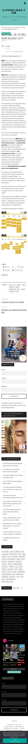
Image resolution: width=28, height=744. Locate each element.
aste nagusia (5, 554)
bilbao (18, 285)
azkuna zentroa (13, 554)
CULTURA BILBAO (11, 559)
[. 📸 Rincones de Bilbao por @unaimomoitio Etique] (21, 655)
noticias (14, 571)
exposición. (5, 566)
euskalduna (18, 561)
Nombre (3, 378)
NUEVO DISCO (21, 571)
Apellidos (4, 386)
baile (20, 554)
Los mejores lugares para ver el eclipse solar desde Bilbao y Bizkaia (12, 512)
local (18, 289)
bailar (10, 285)
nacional (11, 291)
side (18, 576)
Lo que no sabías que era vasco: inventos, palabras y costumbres (12, 533)
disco (23, 559)
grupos (17, 287)
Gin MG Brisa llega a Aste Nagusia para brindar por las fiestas (12, 464)
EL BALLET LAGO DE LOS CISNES (12, 302)
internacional (12, 289)
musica (4, 571)
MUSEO (20, 569)
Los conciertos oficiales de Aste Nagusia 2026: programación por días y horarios (12, 504)
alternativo (17, 551)
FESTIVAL (11, 287)
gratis (20, 566)
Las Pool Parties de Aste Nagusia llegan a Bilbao (12, 482)
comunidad (14, 556)
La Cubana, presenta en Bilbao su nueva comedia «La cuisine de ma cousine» (12, 489)
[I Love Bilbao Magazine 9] (14, 453)
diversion (4, 561)
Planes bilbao (20, 574)
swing (21, 576)
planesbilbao (5, 576)
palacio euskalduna (6, 574)
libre (16, 569)
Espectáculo (11, 561)
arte (23, 551)
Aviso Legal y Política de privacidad (15, 730)
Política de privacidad (15, 741)
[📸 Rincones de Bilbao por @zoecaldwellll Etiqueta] (14, 655)
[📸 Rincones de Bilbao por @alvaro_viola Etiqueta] (21, 648)
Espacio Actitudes (11, 728)
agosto (12, 551)
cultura (23, 285)
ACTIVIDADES (5, 551)
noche (16, 291)
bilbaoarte (4, 556)
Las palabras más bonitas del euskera (11, 539)
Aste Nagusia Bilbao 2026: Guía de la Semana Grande (13, 476)
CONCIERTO (22, 556)
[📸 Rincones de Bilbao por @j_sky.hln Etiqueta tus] (14, 648)
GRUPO (4, 569)
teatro (3, 579)
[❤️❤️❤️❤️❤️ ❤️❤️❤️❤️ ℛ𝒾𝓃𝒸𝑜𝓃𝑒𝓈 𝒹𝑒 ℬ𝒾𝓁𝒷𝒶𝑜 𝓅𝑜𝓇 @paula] (21, 663)
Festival (21, 51)
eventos (9, 564)
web (15, 135)
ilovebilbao (8, 46)
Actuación (15, 51)
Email (3, 370)
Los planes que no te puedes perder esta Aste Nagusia (11, 470)
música (23, 289)
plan (14, 574)
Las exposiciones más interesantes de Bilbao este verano (13, 496)
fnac (16, 566)
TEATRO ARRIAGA (10, 579)
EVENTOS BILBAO (17, 564)
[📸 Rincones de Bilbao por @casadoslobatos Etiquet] (6, 655)
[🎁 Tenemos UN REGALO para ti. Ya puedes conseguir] (6, 648)
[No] (26, 737)
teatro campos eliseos (7, 581)
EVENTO (4, 564)
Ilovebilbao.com (14, 11)
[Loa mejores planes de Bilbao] (14, 362)
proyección (12, 576)
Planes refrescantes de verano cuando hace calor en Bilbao (12, 519)
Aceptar (15, 739)
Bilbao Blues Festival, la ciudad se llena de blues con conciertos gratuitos (12, 526)
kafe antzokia (10, 569)
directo (18, 559)
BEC (15, 285)
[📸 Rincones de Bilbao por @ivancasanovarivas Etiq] (14, 663)
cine (9, 556)
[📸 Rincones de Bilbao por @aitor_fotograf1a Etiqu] (6, 663)
